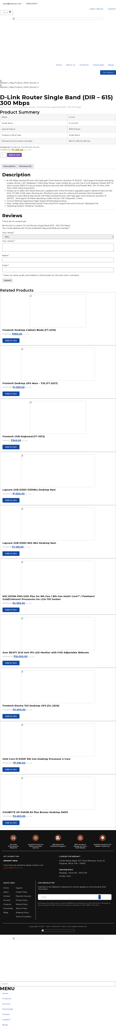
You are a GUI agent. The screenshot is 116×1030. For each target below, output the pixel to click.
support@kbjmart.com (12, 868)
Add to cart (14, 155)
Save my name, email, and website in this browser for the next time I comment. (42, 275)
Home (59, 65)
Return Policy (21, 908)
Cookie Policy (21, 892)
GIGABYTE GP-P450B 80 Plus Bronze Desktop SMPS (35, 812)
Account (7, 900)
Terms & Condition (23, 917)
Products (84, 65)
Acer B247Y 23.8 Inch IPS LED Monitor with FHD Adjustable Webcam (45, 652)
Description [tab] (10, 166)
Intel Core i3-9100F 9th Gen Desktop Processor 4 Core (36, 759)
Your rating (8, 233)
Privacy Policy (22, 900)
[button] (2, 84)
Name (5, 255)
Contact (6, 896)
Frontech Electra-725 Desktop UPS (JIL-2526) (30, 705)
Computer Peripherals (17, 107)
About (6, 892)
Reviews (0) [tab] (25, 166)
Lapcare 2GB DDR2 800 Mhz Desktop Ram (29, 543)
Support (19, 888)
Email (5, 265)
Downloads (98, 65)
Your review (8, 241)
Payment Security (23, 896)
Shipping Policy (22, 912)
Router (32, 107)
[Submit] (99, 897)
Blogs (111, 65)
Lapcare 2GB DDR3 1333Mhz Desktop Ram (29, 489)
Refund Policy (22, 904)
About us (70, 65)
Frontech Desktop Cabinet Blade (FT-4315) (29, 330)
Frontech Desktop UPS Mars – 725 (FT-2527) (30, 383)
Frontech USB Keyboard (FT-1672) (23, 436)
